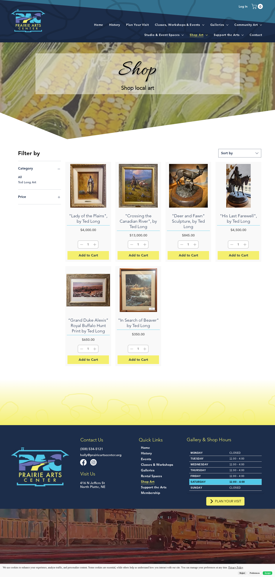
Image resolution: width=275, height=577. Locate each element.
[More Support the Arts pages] (242, 35)
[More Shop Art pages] (207, 35)
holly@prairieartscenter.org (100, 455)
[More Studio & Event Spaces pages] (183, 35)
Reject (242, 573)
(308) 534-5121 (91, 449)
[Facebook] (83, 462)
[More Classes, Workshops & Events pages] (203, 25)
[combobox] (239, 153)
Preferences (255, 573)
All (20, 177)
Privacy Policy (235, 567)
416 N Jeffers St (92, 483)
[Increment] (95, 244)
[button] (258, 6)
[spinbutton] (88, 244)
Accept (267, 573)
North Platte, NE (92, 487)
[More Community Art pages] (261, 25)
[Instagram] (93, 462)
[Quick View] (88, 186)
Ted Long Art (27, 182)
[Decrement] (81, 244)
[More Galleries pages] (227, 25)
